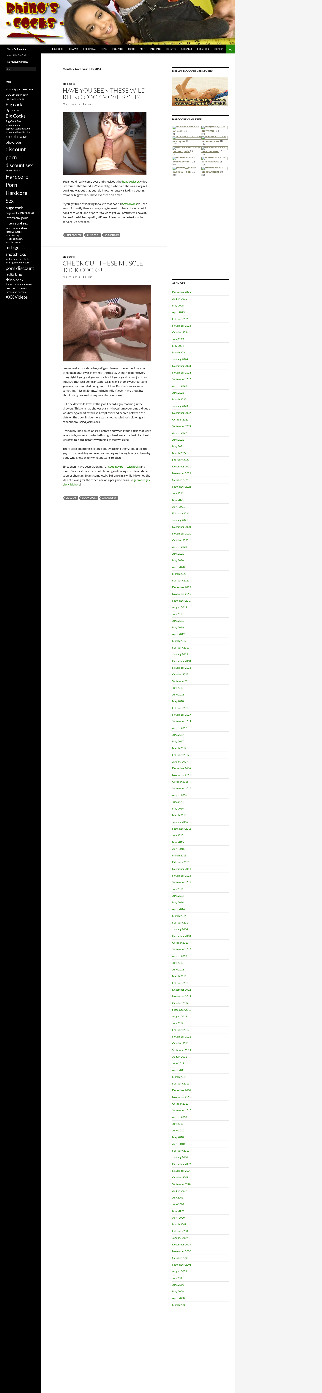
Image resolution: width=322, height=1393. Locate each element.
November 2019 (181, 593)
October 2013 (180, 942)
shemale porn (27, 284)
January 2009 (180, 1237)
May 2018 (178, 701)
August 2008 (179, 1271)
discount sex (19, 165)
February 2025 (180, 318)
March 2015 (179, 855)
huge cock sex (131, 181)
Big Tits (131, 49)
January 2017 (180, 761)
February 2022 (180, 459)
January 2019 (180, 654)
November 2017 (181, 714)
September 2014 (181, 882)
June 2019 (178, 620)
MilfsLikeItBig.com (14, 239)
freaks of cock (13, 170)
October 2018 (180, 674)
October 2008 (180, 1257)
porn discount (20, 268)
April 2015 (178, 848)
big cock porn (13, 110)
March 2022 (179, 453)
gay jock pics (109, 498)
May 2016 (178, 808)
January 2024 (180, 359)
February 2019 (180, 647)
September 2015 (181, 828)
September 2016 (181, 788)
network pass (22, 262)
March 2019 (179, 640)
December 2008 (181, 1244)
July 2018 (177, 687)
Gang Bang (155, 49)
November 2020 (181, 533)
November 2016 (181, 775)
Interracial (89, 49)
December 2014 (181, 868)
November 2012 (181, 996)
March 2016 (179, 815)
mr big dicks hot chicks (17, 259)
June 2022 (178, 439)
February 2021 (180, 513)
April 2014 (178, 909)
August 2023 (179, 386)
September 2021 (181, 486)
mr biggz (10, 262)
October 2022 (180, 419)
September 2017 (181, 721)
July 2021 (177, 493)
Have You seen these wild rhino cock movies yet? (104, 93)
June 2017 (178, 734)
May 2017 (178, 741)
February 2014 (180, 922)
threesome (11, 292)
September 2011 (181, 1050)
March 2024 (179, 352)
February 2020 (180, 580)
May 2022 (178, 446)
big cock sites (13, 125)
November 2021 (181, 473)
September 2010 (181, 1110)
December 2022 (181, 412)
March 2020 (179, 573)
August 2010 (179, 1117)
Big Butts (171, 49)
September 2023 (181, 379)
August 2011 (179, 1056)
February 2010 (180, 1150)
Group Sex (117, 49)
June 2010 (178, 1130)
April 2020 (178, 567)
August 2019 (179, 607)
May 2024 (178, 345)
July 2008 (177, 1278)
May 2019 (178, 627)
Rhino (89, 104)
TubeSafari (186, 49)
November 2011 (181, 1036)
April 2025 (178, 312)
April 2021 (178, 506)
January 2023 (180, 406)
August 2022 (179, 432)
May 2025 (178, 305)
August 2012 (179, 1016)
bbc (8, 94)
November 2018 (181, 667)
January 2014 (180, 929)
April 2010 (178, 1143)
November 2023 (181, 372)
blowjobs (14, 142)
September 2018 (181, 681)
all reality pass (14, 89)
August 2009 (179, 1190)
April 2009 (178, 1217)
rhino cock (93, 235)
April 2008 (178, 1298)
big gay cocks (89, 498)
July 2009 (177, 1197)
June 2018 (178, 694)
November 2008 (181, 1251)
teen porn (11, 288)
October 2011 (180, 1043)
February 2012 (180, 1029)
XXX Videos (17, 297)
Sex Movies (129, 203)
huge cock (14, 207)
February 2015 (180, 862)
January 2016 (180, 821)
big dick (26, 132)
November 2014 (181, 875)
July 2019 (177, 614)
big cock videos (14, 132)
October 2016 (180, 781)
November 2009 (181, 1170)
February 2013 (180, 982)
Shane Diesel (12, 284)
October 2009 (180, 1177)
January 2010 (180, 1157)
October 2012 (180, 1003)
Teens (104, 49)
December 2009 (181, 1164)
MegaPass (73, 49)
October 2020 (180, 540)
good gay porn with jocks (124, 466)
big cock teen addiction (18, 128)
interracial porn (17, 218)
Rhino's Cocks (16, 49)
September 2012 (181, 1009)
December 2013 (181, 935)
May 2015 (178, 842)
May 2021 (178, 500)
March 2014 (179, 915)
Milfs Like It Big (13, 235)
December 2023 (181, 365)
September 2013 (181, 949)
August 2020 (179, 546)
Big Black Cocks (15, 98)
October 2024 (180, 332)
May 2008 (178, 1291)
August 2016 (179, 795)
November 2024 (181, 325)
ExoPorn (218, 49)
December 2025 (181, 292)
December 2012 (181, 989)
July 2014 (177, 889)
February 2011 (180, 1083)
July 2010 (177, 1123)
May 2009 (178, 1210)
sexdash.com (112, 235)
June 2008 (178, 1284)
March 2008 (179, 1304)
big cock (14, 104)
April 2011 (178, 1070)
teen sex (22, 288)
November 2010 (181, 1096)
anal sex (27, 89)
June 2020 (178, 553)
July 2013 (177, 962)
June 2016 (178, 801)
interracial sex (17, 223)
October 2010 (180, 1103)
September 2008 (181, 1264)
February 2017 (180, 754)
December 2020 (181, 526)
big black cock (20, 94)
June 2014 (178, 895)
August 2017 (179, 728)
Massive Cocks (14, 231)
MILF (142, 49)
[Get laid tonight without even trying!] (200, 91)
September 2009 (181, 1184)
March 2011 (179, 1076)
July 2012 (177, 1023)
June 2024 (178, 339)
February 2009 (180, 1231)
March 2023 (179, 399)
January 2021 (180, 520)
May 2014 (178, 902)
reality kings (14, 274)
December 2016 (181, 768)
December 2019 (181, 587)
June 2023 (178, 392)
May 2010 (178, 1137)
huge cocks (12, 213)
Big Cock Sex (13, 121)
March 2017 (179, 748)
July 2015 (177, 835)
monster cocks (13, 242)
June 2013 (178, 969)
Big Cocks (57, 49)
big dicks (12, 137)
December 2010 (181, 1090)
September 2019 (181, 600)
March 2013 (179, 976)
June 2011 (178, 1063)
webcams (23, 292)
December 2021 (181, 466)
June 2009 (178, 1204)
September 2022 (181, 426)
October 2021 (180, 479)
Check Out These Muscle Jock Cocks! (103, 266)
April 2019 (178, 634)
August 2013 (179, 956)
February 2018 (180, 707)
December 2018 (181, 660)
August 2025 (179, 298)
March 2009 (179, 1224)
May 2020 (178, 560)
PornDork (203, 49)
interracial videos (16, 228)
